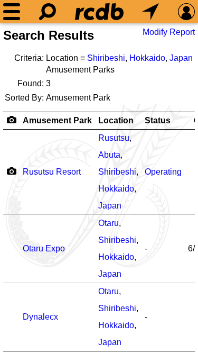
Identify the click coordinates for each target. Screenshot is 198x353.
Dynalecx (40, 316)
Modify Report (169, 32)
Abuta (109, 154)
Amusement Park (57, 120)
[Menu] (11, 11)
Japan (181, 57)
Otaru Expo (44, 248)
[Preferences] (186, 11)
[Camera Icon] (11, 171)
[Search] (47, 11)
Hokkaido (147, 57)
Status (158, 120)
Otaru (108, 223)
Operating (163, 171)
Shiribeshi (106, 57)
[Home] (99, 11)
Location (116, 120)
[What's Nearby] (150, 11)
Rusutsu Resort (52, 171)
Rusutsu (113, 137)
